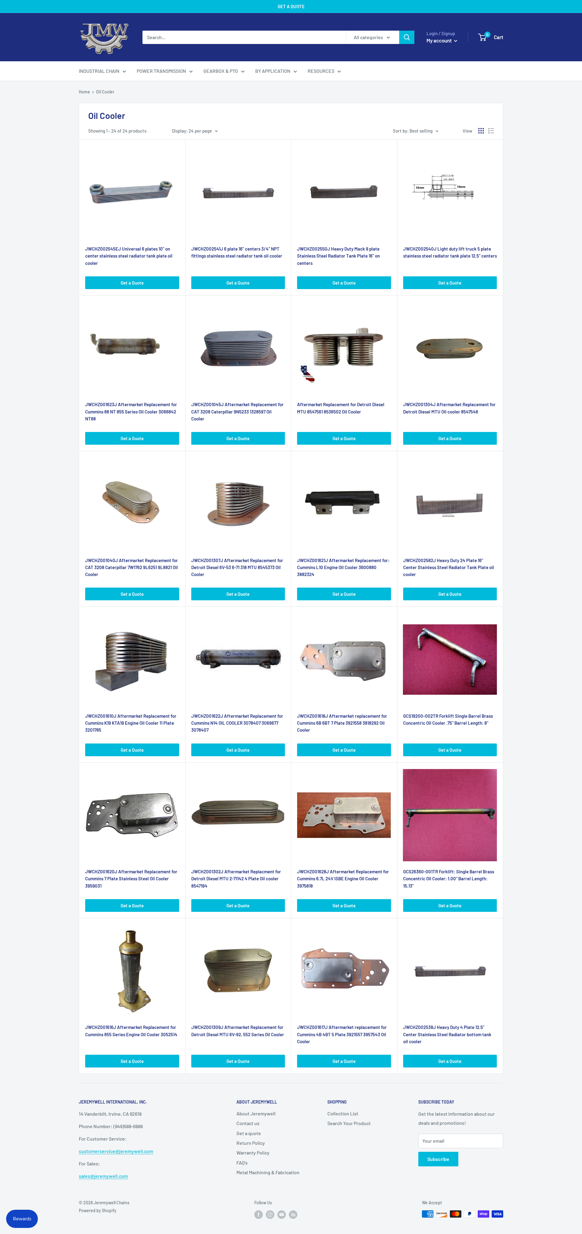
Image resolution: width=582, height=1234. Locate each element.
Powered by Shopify (97, 1210)
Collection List (342, 1113)
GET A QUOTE (291, 6)
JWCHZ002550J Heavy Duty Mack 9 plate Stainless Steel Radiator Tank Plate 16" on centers (338, 256)
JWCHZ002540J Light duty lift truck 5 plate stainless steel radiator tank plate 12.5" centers (450, 252)
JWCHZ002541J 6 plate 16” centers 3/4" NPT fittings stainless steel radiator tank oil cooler (236, 252)
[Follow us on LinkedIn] (293, 1214)
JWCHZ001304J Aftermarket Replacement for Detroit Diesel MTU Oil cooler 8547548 (449, 408)
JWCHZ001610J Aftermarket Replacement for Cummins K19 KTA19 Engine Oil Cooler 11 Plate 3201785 (130, 723)
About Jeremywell (256, 1113)
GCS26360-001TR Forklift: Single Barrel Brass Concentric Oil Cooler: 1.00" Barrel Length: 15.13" (448, 878)
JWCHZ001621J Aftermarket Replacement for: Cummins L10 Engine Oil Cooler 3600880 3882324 (343, 567)
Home (84, 91)
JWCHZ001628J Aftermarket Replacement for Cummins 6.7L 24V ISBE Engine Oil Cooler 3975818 (343, 878)
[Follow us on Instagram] (270, 1214)
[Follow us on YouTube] (281, 1214)
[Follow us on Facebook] (258, 1214)
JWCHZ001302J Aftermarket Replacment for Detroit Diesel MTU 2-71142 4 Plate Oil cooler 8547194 (236, 878)
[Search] (406, 37)
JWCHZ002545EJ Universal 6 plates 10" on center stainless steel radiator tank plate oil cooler (128, 256)
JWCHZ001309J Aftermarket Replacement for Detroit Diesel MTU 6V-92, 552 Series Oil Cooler (237, 1030)
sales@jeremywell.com (103, 1176)
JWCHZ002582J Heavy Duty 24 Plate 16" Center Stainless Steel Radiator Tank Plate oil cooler (448, 567)
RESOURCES (321, 71)
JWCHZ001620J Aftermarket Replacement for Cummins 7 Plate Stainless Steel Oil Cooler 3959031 (131, 878)
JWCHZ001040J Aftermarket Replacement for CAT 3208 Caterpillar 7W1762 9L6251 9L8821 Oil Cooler (131, 567)
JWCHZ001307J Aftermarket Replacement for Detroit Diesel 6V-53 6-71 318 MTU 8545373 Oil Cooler (237, 567)
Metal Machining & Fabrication (267, 1172)
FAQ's (242, 1162)
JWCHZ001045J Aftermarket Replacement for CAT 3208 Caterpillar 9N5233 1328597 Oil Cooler (237, 411)
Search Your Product (349, 1123)
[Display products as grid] (481, 130)
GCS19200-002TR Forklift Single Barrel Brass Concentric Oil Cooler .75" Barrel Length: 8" (448, 719)
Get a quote (248, 1133)
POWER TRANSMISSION (161, 71)
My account (439, 40)
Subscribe (438, 1159)
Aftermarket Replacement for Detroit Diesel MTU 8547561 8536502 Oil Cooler (340, 408)
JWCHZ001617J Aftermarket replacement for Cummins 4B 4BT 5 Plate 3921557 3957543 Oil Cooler (342, 1034)
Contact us (247, 1123)
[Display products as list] (491, 130)
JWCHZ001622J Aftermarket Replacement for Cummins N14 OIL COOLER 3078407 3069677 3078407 (237, 723)
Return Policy (250, 1143)
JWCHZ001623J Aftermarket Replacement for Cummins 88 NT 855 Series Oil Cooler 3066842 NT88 (131, 411)
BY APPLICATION (272, 71)
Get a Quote (132, 282)
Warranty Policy (252, 1152)
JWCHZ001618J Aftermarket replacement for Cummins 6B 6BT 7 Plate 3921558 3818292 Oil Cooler (342, 723)
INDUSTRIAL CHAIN (99, 71)
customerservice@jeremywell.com (116, 1151)
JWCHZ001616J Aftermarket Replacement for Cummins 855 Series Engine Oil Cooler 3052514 (131, 1030)
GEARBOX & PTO (220, 71)
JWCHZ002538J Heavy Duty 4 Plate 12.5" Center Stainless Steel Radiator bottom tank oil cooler (447, 1034)
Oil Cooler (105, 91)
